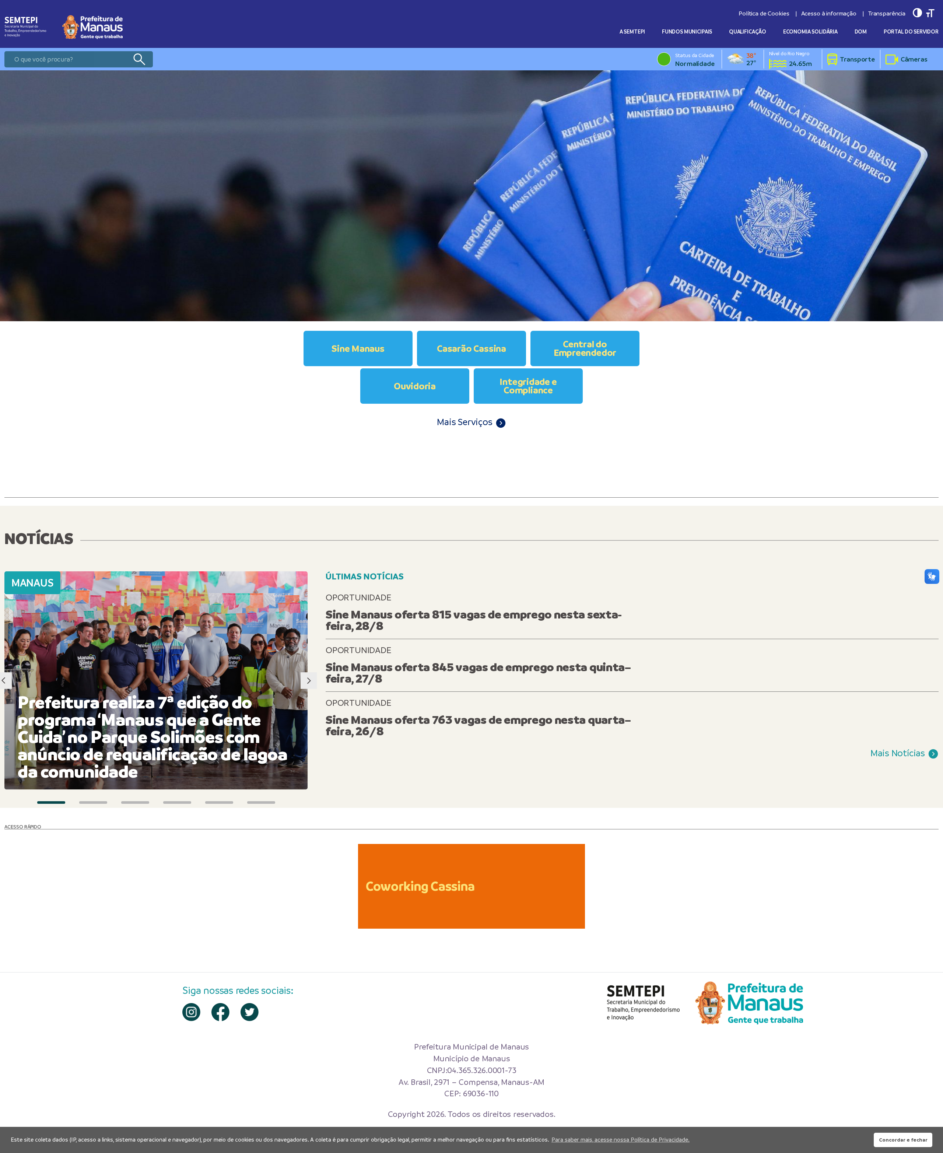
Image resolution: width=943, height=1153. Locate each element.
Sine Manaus (358, 348)
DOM (861, 31)
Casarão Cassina (471, 348)
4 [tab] (177, 802)
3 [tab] (135, 802)
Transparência (886, 13)
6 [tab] (261, 802)
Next (308, 680)
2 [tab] (93, 802)
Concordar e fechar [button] (903, 1139)
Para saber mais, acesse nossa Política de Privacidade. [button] (620, 1139)
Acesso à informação (828, 13)
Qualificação (747, 31)
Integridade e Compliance (528, 386)
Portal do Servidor (911, 31)
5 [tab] (219, 802)
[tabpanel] (471, 195)
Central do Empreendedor (585, 348)
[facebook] (220, 1012)
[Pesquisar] (139, 59)
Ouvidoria (415, 386)
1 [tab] (51, 802)
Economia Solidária (810, 31)
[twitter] (250, 1012)
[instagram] (191, 1012)
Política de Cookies (764, 13)
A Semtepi (632, 31)
